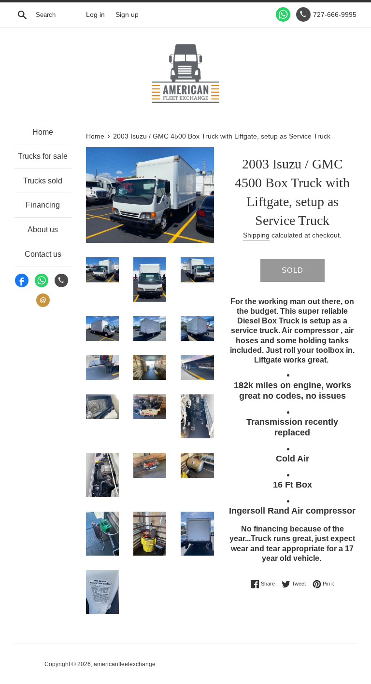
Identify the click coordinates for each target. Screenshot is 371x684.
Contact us (43, 254)
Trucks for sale (43, 156)
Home (42, 132)
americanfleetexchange (125, 664)
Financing (43, 205)
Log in (95, 14)
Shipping (256, 235)
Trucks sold (42, 181)
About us (43, 229)
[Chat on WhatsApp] (283, 14)
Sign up (127, 14)
